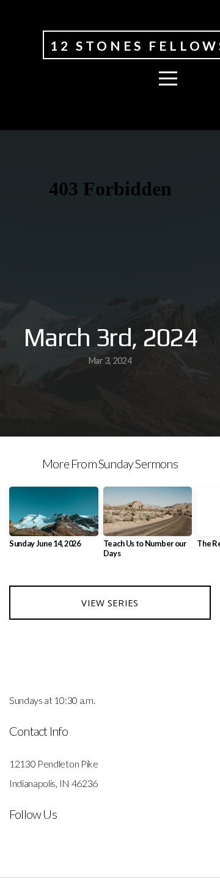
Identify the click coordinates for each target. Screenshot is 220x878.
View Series (109, 603)
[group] (53, 522)
